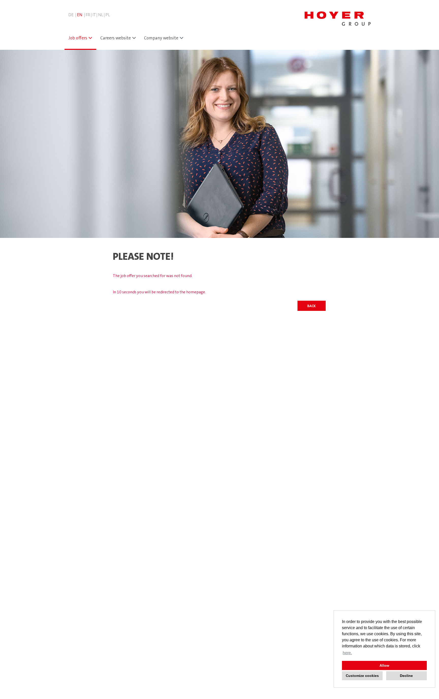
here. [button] (347, 653)
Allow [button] (384, 665)
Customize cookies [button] (362, 676)
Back (311, 305)
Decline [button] (406, 676)
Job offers (78, 38)
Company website (161, 38)
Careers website (115, 38)
